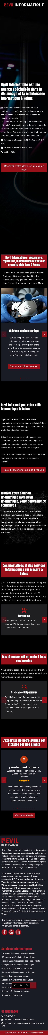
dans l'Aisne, (34, 894)
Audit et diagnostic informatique (15, 976)
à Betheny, (25, 900)
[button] (20, 378)
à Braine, (16, 905)
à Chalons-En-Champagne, (26, 897)
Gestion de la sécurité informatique (16, 969)
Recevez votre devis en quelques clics (24, 168)
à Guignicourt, (14, 908)
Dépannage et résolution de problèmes (18, 957)
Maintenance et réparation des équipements (20, 961)
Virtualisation (7, 984)
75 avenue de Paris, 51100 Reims (19, 1020)
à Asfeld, (39, 911)
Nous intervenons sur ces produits (23, 470)
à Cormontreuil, (37, 900)
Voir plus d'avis (24, 815)
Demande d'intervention (24, 366)
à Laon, (12, 903)
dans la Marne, (21, 894)
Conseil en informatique (11, 995)
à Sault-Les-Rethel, (37, 908)
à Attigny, (31, 911)
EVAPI (14, 1033)
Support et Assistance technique (15, 991)
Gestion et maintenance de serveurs (17, 980)
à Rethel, (24, 908)
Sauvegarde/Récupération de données (18, 972)
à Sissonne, (25, 905)
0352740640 (10, 1016)
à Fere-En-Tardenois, (25, 903)
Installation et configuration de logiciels (18, 953)
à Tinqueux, (15, 900)
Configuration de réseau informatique (17, 965)
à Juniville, (22, 911)
